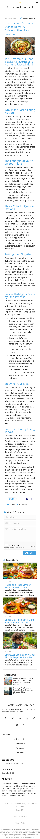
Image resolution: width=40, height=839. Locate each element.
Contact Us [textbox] (20, 752)
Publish (30, 553)
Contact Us (20, 810)
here (32, 837)
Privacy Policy (20, 823)
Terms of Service (20, 816)
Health (12, 499)
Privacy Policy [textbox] (20, 739)
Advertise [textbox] (20, 748)
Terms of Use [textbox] (20, 743)
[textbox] (20, 7)
